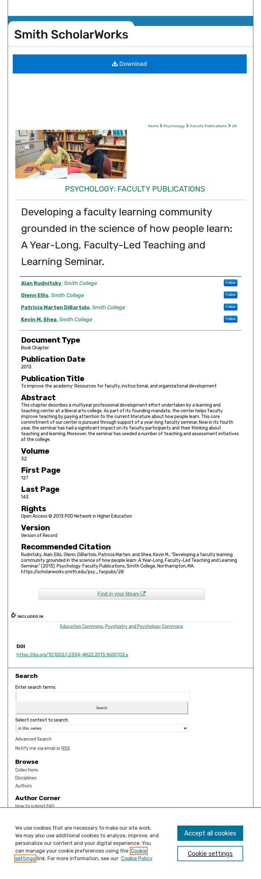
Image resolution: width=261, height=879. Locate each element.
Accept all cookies (210, 833)
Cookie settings (210, 853)
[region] (130, 843)
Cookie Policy (136, 858)
